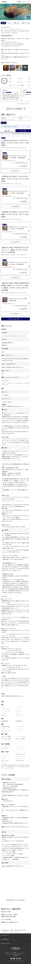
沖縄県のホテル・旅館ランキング (9, 922)
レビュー (9, 23)
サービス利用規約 (13, 952)
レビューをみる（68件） (22, 103)
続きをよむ (14, 62)
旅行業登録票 (15, 955)
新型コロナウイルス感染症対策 (14, 108)
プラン (23, 130)
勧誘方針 (7, 952)
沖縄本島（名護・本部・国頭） (8, 916)
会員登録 (19, 1)
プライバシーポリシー (21, 952)
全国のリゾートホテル (6, 914)
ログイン (24, 1)
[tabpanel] (15, 12)
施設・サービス (25, 23)
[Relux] (4, 1)
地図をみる (4, 345)
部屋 (8, 131)
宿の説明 (3, 23)
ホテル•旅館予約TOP (5, 930)
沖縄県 (15, 914)
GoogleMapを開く (21, 900)
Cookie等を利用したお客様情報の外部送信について (15, 954)
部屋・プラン (16, 23)
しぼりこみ (4, 122)
